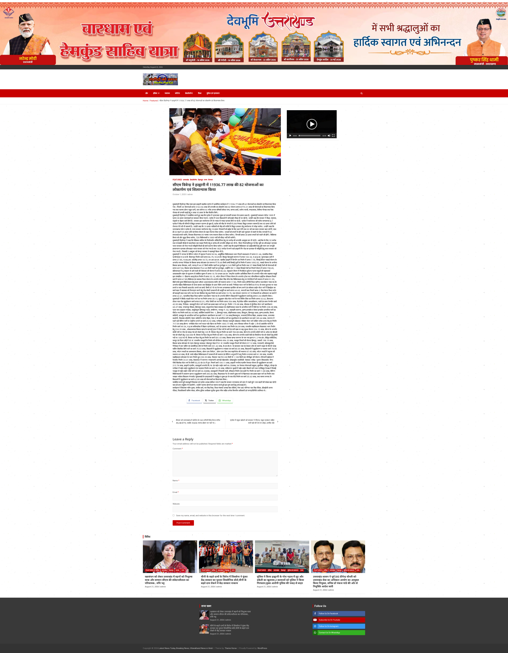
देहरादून (200, 180)
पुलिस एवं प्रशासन (213, 93)
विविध (147, 536)
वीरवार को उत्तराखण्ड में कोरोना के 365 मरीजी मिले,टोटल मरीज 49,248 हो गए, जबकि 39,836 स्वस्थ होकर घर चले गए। (198, 421)
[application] (312, 124)
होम (147, 93)
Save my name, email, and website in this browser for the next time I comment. (210, 515)
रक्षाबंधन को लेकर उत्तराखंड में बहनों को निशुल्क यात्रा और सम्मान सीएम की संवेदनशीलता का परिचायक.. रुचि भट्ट (168, 580)
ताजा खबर (206, 606)
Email (176, 492)
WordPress (262, 648)
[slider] (309, 135)
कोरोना (177, 93)
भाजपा (177, 570)
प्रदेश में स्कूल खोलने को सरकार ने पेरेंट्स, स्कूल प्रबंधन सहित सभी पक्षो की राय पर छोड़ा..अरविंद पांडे (252, 421)
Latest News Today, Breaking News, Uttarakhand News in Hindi (186, 648)
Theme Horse (231, 648)
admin (190, 194)
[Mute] (329, 135)
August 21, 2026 (152, 587)
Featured (177, 180)
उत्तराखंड (186, 180)
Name (176, 480)
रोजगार (210, 180)
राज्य (205, 180)
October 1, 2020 (179, 194)
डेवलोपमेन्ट (189, 93)
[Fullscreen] (333, 135)
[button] (312, 124)
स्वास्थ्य (167, 93)
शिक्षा (199, 93)
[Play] (290, 135)
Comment (178, 448)
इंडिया (155, 93)
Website (176, 504)
